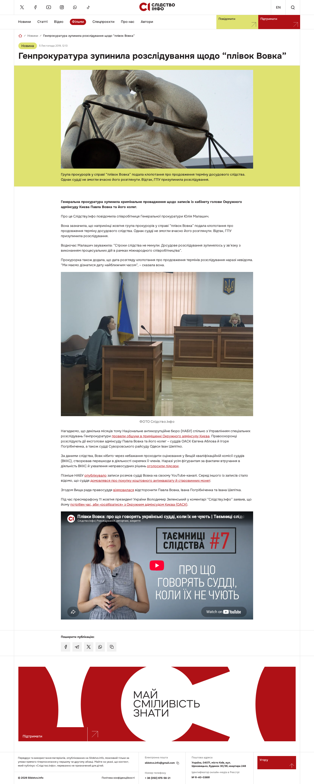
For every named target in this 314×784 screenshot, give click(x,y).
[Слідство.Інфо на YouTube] (48, 7)
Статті (42, 21)
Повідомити (227, 19)
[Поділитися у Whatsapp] (100, 647)
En (278, 7)
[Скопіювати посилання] (111, 647)
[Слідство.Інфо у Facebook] (35, 7)
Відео (58, 21)
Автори (147, 21)
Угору (264, 760)
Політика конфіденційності (118, 778)
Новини (24, 21)
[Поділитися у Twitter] (88, 647)
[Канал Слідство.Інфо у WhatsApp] (75, 7)
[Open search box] (292, 7)
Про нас (127, 21)
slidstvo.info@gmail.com (160, 763)
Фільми (78, 21)
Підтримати (268, 19)
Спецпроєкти (103, 21)
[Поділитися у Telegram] (77, 647)
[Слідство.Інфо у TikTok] (88, 7)
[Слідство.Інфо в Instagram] (61, 7)
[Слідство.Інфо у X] (22, 7)
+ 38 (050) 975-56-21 (157, 778)
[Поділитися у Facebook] (65, 647)
